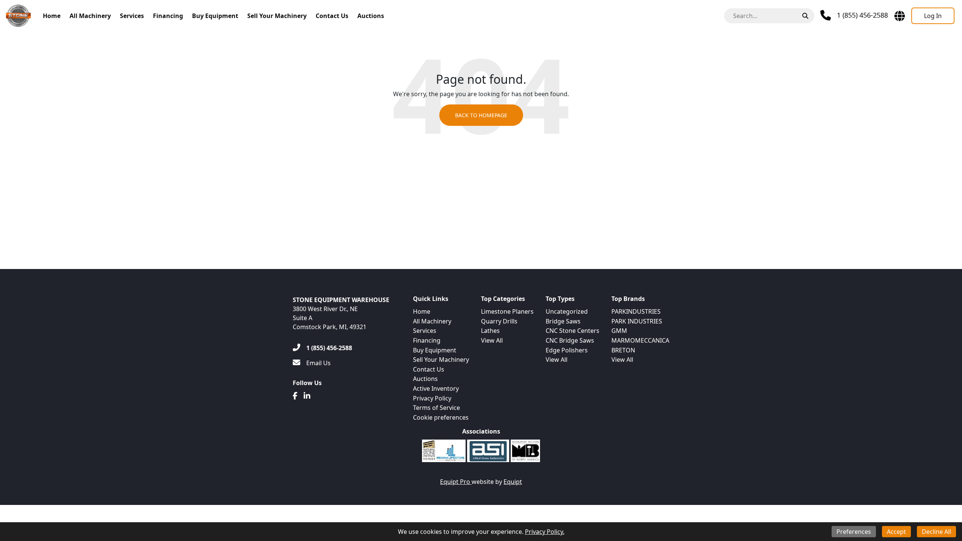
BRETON (623, 350)
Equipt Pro (456, 482)
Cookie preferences (441, 417)
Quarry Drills (499, 321)
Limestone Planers (507, 311)
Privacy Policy (432, 398)
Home (52, 16)
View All (492, 340)
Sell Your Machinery (277, 16)
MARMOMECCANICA (640, 340)
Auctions (370, 16)
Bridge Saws (563, 321)
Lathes (490, 330)
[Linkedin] (307, 395)
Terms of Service (436, 407)
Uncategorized (567, 311)
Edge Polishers (567, 350)
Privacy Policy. (544, 531)
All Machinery (90, 16)
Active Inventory (436, 388)
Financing (168, 16)
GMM (619, 330)
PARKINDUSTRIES (636, 311)
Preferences (853, 531)
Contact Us (332, 16)
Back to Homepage (481, 115)
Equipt (513, 482)
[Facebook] (295, 395)
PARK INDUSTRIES (636, 321)
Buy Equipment (215, 16)
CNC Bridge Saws (570, 340)
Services (132, 16)
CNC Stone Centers (572, 330)
